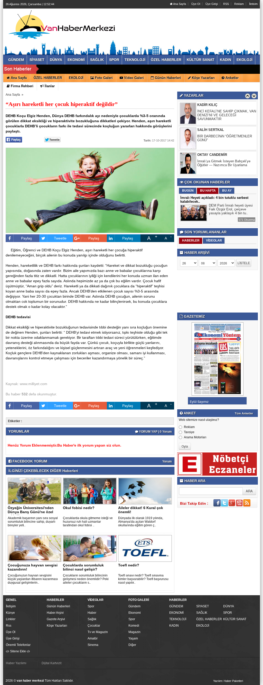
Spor (91, 606)
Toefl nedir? (128, 565)
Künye (10, 613)
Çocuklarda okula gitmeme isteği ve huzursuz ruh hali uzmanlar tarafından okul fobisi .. (88, 521)
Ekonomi (134, 613)
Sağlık (92, 619)
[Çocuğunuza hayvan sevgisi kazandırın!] (35, 548)
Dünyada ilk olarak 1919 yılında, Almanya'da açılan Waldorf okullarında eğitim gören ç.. (140, 521)
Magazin (134, 632)
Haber (92, 613)
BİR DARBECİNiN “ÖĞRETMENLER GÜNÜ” (224, 138)
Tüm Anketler (244, 413)
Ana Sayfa (179, 3)
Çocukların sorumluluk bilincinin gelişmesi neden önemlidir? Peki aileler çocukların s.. (86, 579)
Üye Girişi (211, 3)
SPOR (227, 613)
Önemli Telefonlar (18, 645)
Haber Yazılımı (16, 663)
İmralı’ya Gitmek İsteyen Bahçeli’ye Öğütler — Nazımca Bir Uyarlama (223, 163)
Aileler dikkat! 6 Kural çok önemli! (140, 510)
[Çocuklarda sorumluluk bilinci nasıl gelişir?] (90, 548)
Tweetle (60, 238)
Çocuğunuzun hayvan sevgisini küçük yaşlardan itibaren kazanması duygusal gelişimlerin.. (33, 579)
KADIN (174, 625)
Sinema (93, 645)
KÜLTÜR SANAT (234, 619)
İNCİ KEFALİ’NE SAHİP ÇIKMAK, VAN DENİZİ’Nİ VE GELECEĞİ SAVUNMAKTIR (226, 115)
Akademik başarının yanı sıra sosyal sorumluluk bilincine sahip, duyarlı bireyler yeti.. (33, 521)
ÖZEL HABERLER (209, 619)
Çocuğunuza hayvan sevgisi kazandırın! (33, 567)
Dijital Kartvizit (51, 663)
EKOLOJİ (202, 625)
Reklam (239, 3)
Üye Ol (195, 3)
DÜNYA (228, 606)
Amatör (93, 638)
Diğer (132, 645)
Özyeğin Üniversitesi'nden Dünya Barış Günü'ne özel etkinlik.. (31, 512)
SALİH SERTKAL (210, 130)
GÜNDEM (176, 606)
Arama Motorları (195, 437)
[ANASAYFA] (61, 26)
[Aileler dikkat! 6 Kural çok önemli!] (146, 490)
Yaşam (133, 638)
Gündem (134, 606)
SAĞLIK (201, 613)
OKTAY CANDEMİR (212, 155)
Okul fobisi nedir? (79, 508)
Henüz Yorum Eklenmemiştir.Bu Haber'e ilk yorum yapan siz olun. (64, 445)
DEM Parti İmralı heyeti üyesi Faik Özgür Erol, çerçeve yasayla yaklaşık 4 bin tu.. (231, 209)
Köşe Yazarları (57, 625)
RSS (226, 3)
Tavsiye (189, 432)
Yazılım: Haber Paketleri (228, 680)
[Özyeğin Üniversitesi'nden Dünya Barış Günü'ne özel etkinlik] (35, 490)
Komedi (133, 625)
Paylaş (26, 238)
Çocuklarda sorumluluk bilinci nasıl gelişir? (83, 567)
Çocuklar (94, 625)
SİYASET (202, 606)
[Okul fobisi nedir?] (90, 490)
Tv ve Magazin (98, 632)
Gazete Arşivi (56, 619)
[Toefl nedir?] (146, 548)
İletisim (253, 3)
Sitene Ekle (18, 651)
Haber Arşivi (55, 613)
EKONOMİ (176, 613)
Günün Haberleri (58, 606)
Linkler (10, 619)
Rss (8, 625)
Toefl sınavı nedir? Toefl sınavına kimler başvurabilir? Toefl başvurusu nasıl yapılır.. (143, 579)
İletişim (11, 606)
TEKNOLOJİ (177, 619)
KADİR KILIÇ (207, 105)
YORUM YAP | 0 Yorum (155, 431)
